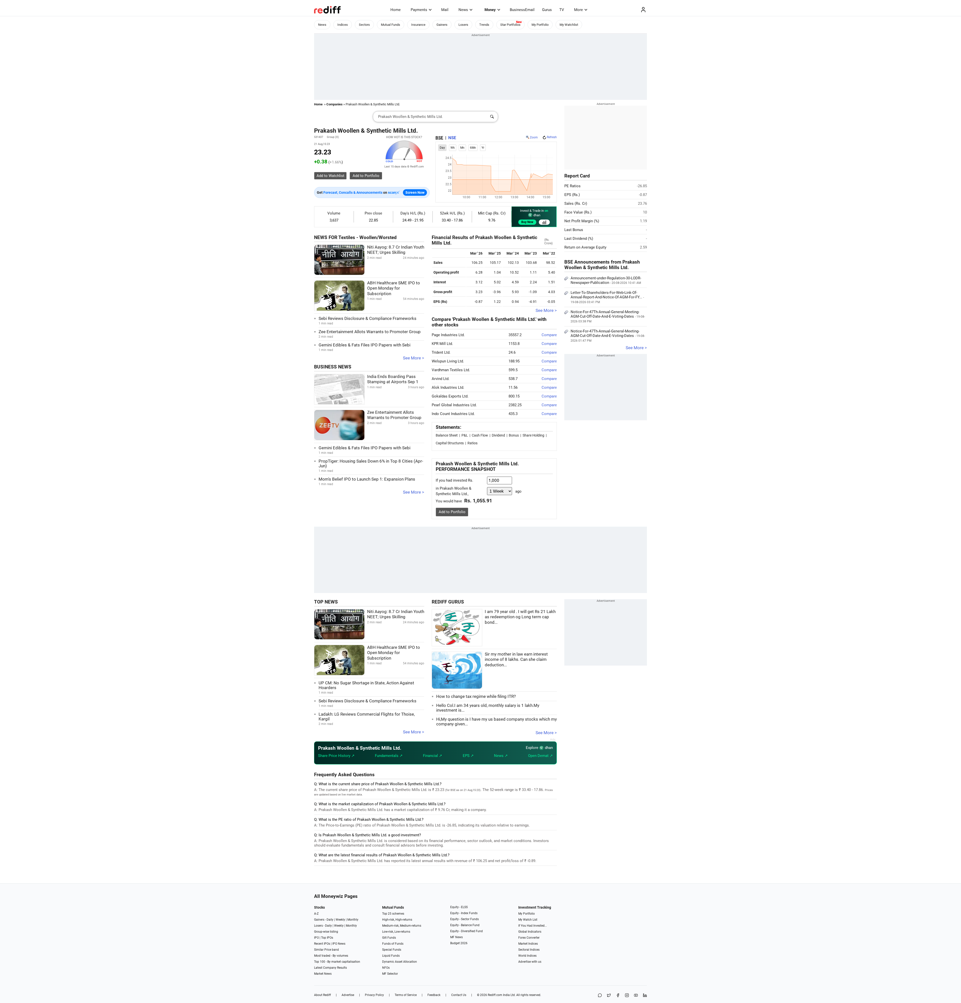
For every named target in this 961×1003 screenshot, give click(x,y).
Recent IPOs (322, 943)
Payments (419, 10)
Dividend (498, 435)
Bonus (514, 435)
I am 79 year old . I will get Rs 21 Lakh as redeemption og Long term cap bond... (520, 617)
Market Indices (528, 943)
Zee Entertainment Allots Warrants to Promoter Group (370, 331)
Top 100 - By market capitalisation (337, 961)
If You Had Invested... (532, 925)
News (463, 10)
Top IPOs (327, 937)
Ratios (472, 443)
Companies (334, 104)
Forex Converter (529, 937)
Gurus (547, 10)
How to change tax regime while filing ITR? (476, 696)
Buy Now (527, 222)
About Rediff (322, 995)
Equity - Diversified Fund (466, 931)
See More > (413, 358)
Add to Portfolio (452, 512)
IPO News (338, 943)
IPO (316, 937)
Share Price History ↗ (336, 755)
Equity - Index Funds (463, 913)
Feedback (433, 995)
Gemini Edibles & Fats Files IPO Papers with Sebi (364, 345)
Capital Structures (450, 443)
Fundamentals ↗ (389, 755)
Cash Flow (480, 435)
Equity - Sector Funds (464, 919)
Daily (330, 919)
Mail (444, 10)
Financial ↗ (432, 755)
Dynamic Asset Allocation (399, 961)
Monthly (352, 919)
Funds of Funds (392, 943)
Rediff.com (495, 995)
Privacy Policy (374, 995)
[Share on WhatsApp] (600, 995)
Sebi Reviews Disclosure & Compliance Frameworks (367, 318)
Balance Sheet (447, 435)
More (578, 10)
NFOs (386, 967)
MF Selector (390, 973)
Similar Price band (326, 949)
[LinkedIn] (645, 995)
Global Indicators (529, 931)
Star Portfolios (510, 25)
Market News (323, 973)
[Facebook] (618, 995)
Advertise (348, 995)
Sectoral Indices (529, 949)
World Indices (527, 955)
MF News (456, 937)
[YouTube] (636, 995)
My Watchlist (569, 25)
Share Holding (533, 435)
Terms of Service (406, 995)
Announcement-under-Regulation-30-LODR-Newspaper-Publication (606, 280)
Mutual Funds (390, 25)
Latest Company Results (330, 967)
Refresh (552, 137)
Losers (463, 25)
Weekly (340, 919)
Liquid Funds (391, 955)
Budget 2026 (458, 943)
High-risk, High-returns (397, 919)
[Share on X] (609, 995)
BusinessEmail (522, 10)
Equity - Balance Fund (464, 925)
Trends (484, 25)
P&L (464, 435)
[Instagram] (627, 995)
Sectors (364, 25)
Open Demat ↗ (540, 755)
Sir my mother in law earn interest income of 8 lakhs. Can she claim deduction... (516, 659)
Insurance (418, 25)
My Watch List (527, 919)
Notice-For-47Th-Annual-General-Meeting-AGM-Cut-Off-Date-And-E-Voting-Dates (608, 316)
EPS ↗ (468, 755)
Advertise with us (529, 961)
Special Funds (391, 949)
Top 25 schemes (393, 913)
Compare (549, 335)
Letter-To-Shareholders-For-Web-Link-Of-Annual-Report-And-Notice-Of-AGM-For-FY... (607, 297)
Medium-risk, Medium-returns (401, 925)
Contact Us (458, 995)
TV (561, 10)
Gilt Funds (389, 937)
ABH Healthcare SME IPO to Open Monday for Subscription (393, 288)
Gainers (441, 25)
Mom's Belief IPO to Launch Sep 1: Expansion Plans (367, 479)
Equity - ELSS (459, 907)
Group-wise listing (326, 931)
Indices (342, 25)
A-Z (316, 913)
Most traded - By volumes (331, 955)
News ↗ (501, 755)
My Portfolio (540, 25)
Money (490, 10)
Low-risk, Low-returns (396, 931)
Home (395, 10)
